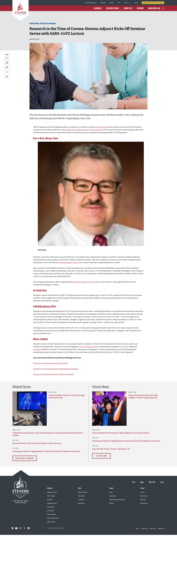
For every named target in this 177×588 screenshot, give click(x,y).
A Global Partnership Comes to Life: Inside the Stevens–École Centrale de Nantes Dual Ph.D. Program (47, 434)
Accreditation (81, 499)
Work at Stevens (144, 496)
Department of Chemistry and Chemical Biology (84, 130)
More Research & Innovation (24, 458)
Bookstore (111, 503)
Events (110, 492)
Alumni (111, 3)
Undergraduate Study (52, 503)
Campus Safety (112, 496)
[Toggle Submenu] (130, 3)
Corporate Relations (91, 3)
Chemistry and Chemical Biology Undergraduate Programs (55, 369)
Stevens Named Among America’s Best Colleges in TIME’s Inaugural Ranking (143, 396)
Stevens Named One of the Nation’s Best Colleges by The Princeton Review (120, 433)
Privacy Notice (144, 528)
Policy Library (81, 496)
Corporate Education (51, 514)
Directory (142, 492)
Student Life (127, 8)
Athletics (103, 3)
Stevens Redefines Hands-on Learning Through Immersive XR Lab (67, 396)
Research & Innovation (48, 23)
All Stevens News (101, 456)
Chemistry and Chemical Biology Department (50, 363)
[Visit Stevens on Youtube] (16, 528)
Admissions (143, 499)
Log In (136, 3)
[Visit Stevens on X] (24, 528)
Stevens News (34, 23)
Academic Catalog (51, 522)
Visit (155, 3)
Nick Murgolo (101, 127)
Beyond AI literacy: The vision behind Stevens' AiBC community (36, 443)
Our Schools (49, 499)
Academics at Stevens (52, 492)
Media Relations (144, 503)
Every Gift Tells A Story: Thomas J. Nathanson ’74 (111, 449)
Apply (161, 3)
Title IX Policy (153, 528)
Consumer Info (81, 503)
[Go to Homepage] (20, 10)
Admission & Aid (154, 8)
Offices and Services (82, 492)
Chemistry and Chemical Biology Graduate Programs (53, 374)
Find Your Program (51, 496)
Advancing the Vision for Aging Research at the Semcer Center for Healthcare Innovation (46, 451)
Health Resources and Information (117, 499)
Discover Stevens (112, 8)
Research (140, 8)
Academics (98, 8)
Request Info (147, 3)
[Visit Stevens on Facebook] (29, 528)
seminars (36, 349)
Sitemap (137, 528)
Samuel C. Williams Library (53, 518)
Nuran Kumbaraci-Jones (68, 263)
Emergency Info (161, 528)
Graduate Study (50, 507)
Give (119, 3)
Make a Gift (152, 482)
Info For (126, 3)
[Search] (163, 8)
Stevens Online (50, 510)
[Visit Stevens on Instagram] (20, 528)
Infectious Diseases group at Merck (86, 282)
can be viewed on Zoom (89, 347)
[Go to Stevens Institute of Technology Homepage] (20, 487)
